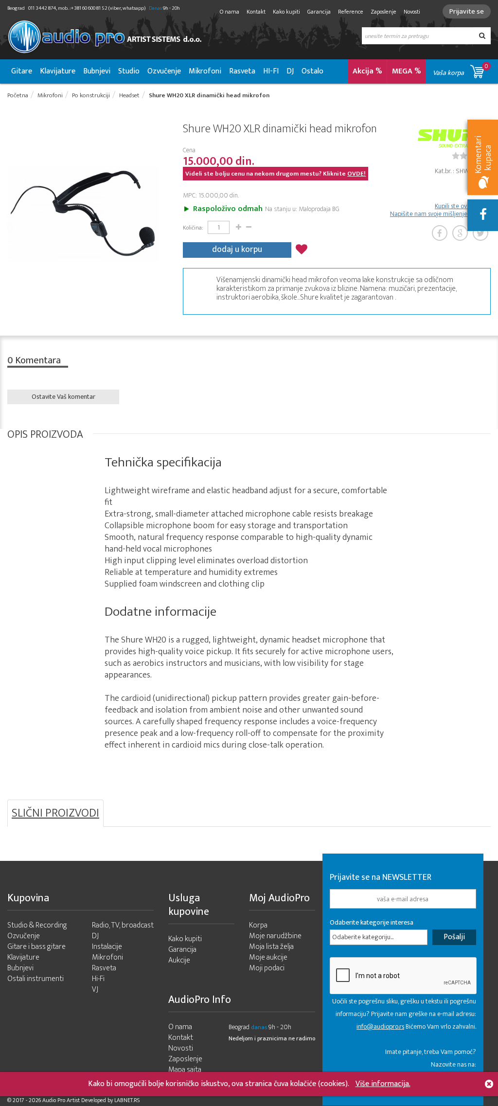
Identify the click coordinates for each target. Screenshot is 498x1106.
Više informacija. (383, 1083)
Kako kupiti (286, 12)
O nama (229, 12)
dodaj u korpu (237, 249)
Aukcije (179, 960)
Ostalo (312, 71)
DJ (290, 71)
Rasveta (242, 71)
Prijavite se (466, 11)
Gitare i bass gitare (36, 946)
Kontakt (256, 12)
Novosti (412, 12)
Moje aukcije (268, 957)
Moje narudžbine (275, 936)
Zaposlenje (383, 12)
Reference (350, 12)
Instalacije (107, 946)
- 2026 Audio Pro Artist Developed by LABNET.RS (83, 1100)
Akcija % (367, 71)
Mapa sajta (184, 1069)
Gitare (21, 71)
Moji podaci (267, 968)
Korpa (258, 925)
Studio (129, 71)
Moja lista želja (271, 946)
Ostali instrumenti (35, 978)
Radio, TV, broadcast (123, 925)
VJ (95, 989)
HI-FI (271, 71)
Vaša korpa (460, 69)
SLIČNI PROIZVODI (55, 813)
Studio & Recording (37, 925)
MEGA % (406, 71)
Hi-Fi (98, 978)
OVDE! (356, 173)
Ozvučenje (164, 71)
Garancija (319, 12)
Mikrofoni (205, 71)
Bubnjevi (96, 71)
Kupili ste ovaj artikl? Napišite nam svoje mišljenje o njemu (440, 210)
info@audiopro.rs (380, 1026)
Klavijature (57, 71)
